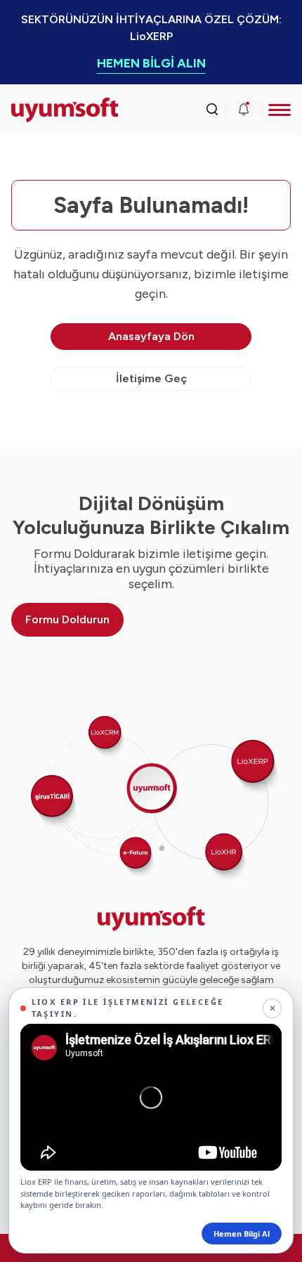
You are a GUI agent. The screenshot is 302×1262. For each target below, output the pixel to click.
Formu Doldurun (67, 619)
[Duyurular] (244, 110)
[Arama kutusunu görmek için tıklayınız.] (212, 110)
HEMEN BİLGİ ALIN (151, 63)
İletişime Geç (151, 378)
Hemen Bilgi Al (242, 1233)
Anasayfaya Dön (151, 336)
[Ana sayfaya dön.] (46, 110)
